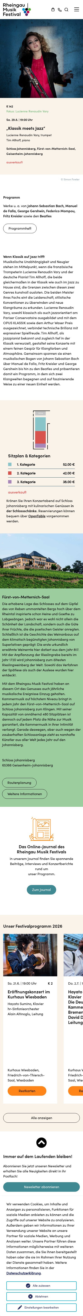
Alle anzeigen (41, 1118)
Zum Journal (41, 890)
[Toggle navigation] (76, 9)
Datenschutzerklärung (23, 1273)
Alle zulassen (41, 1286)
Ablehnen (41, 1296)
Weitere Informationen (24, 794)
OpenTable (37, 516)
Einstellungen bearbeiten (41, 1307)
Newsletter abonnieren (41, 1187)
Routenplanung (19, 782)
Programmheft (20, 228)
